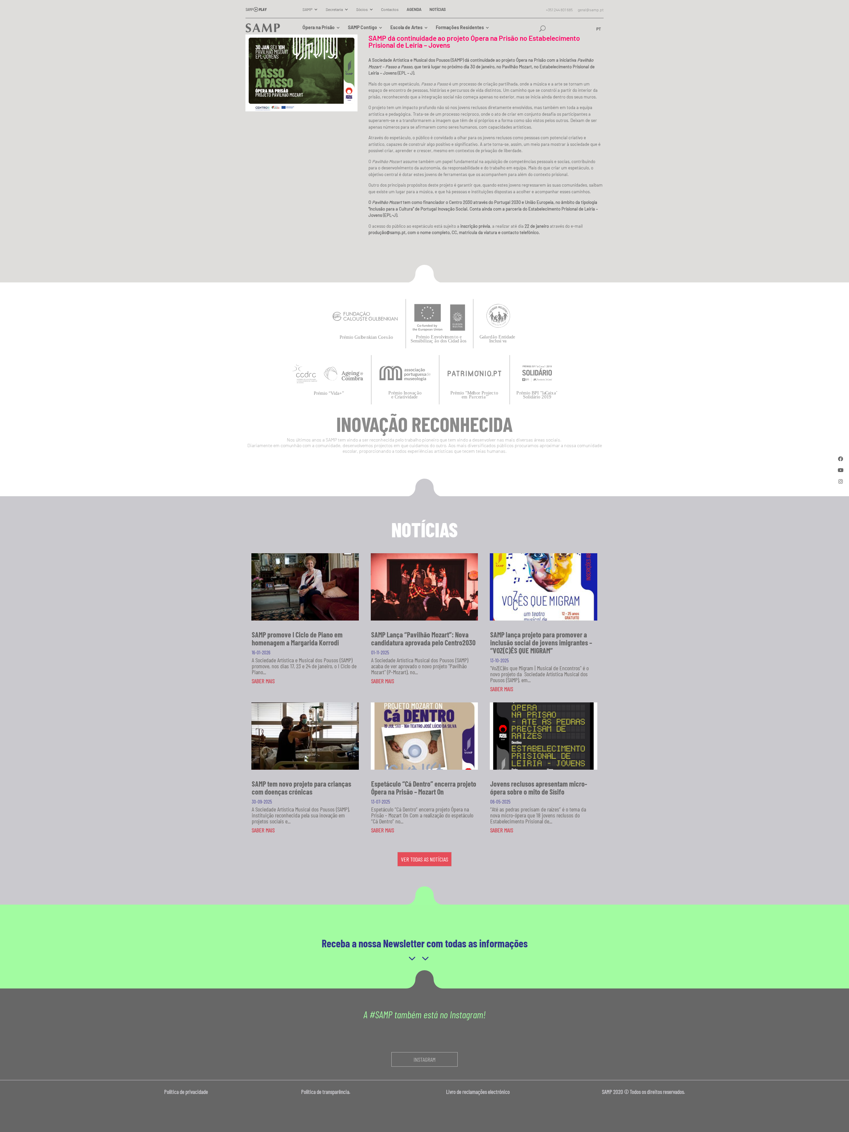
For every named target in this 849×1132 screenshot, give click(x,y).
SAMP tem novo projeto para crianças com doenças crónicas (301, 787)
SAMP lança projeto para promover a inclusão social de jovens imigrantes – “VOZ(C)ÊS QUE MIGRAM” (541, 642)
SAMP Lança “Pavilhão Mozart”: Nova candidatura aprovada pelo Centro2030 (423, 638)
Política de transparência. (327, 1091)
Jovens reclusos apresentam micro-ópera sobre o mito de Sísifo (538, 787)
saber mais (263, 681)
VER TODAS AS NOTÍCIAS (424, 859)
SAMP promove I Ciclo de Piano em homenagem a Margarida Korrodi (297, 638)
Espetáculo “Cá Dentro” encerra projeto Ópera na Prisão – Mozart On (423, 787)
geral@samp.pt (591, 9)
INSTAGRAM (424, 1059)
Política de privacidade (186, 1091)
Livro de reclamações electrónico (478, 1091)
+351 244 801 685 (559, 9)
